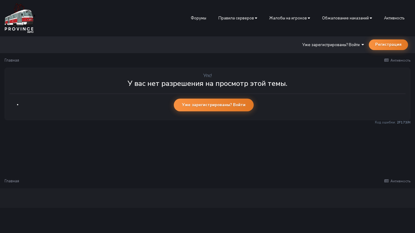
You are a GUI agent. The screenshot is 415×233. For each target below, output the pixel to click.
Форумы (198, 18)
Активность (394, 18)
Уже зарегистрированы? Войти (332, 45)
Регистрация (388, 44)
